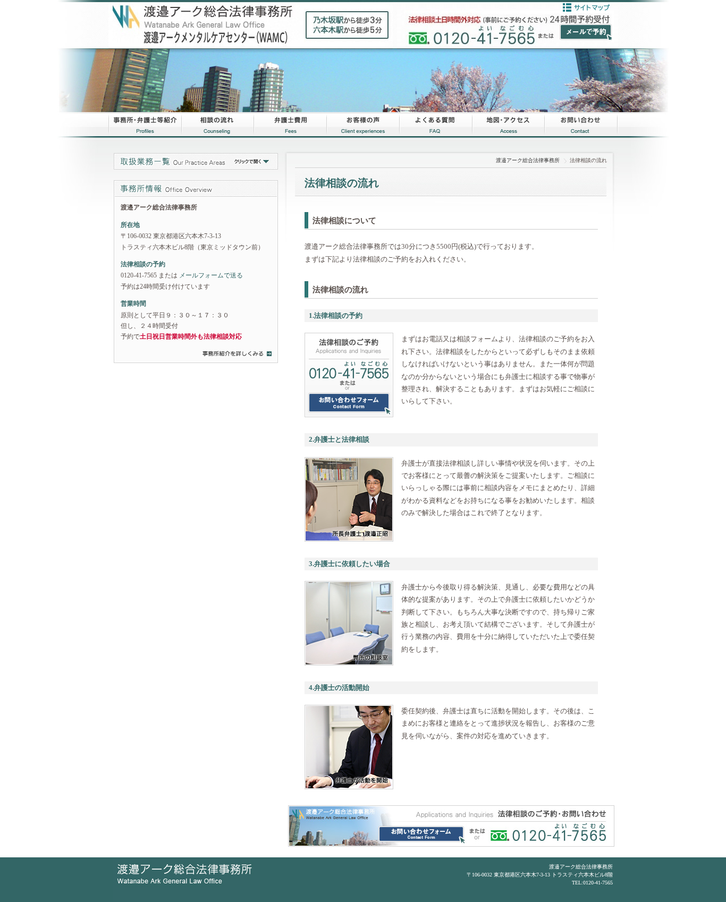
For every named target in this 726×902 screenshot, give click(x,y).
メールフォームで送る (211, 275)
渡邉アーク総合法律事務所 (528, 160)
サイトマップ (586, 7)
